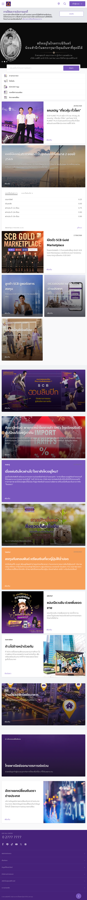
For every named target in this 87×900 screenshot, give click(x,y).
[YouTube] (16, 844)
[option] (43, 45)
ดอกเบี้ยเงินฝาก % (11, 193)
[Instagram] (25, 844)
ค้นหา (71, 68)
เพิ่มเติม (9, 50)
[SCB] (8, 4)
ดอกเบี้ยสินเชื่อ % (27, 193)
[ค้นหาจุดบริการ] (58, 3)
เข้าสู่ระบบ (75, 3)
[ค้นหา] (64, 3)
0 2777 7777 (11, 837)
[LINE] (7, 844)
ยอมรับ (71, 14)
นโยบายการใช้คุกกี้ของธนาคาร (32, 19)
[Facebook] (3, 844)
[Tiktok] (12, 844)
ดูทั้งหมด (79, 228)
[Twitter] (21, 844)
